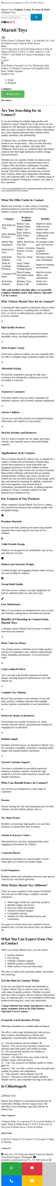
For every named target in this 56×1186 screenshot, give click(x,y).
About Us (12, 40)
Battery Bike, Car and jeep (16, 1121)
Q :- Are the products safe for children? (20, 1043)
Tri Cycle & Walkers (42, 1121)
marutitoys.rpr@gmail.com (14, 1160)
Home (4, 40)
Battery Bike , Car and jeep (31, 40)
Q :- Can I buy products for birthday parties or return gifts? (27, 1064)
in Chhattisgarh (13, 1086)
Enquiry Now (8, 74)
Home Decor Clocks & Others (27, 1127)
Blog (51, 1139)
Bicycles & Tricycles (19, 49)
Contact (5, 60)
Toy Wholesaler (36, 65)
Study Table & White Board (26, 43)
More (4, 46)
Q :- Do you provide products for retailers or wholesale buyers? (23, 1053)
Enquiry (42, 1139)
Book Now (14, 94)
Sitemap (7, 1142)
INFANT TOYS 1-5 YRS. (21, 51)
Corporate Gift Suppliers (32, 68)
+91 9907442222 (40, 1160)
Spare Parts (31, 54)
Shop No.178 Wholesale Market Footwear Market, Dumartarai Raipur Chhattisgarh (27, 1155)
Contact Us (30, 1139)
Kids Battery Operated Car (14, 65)
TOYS (4, 49)
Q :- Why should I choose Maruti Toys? (21, 1074)
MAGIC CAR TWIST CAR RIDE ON (25, 53)
